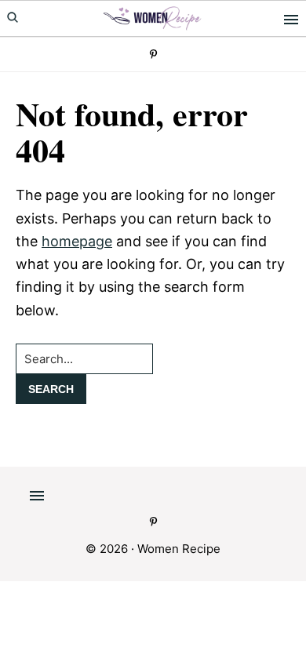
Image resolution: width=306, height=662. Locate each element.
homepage (77, 241)
